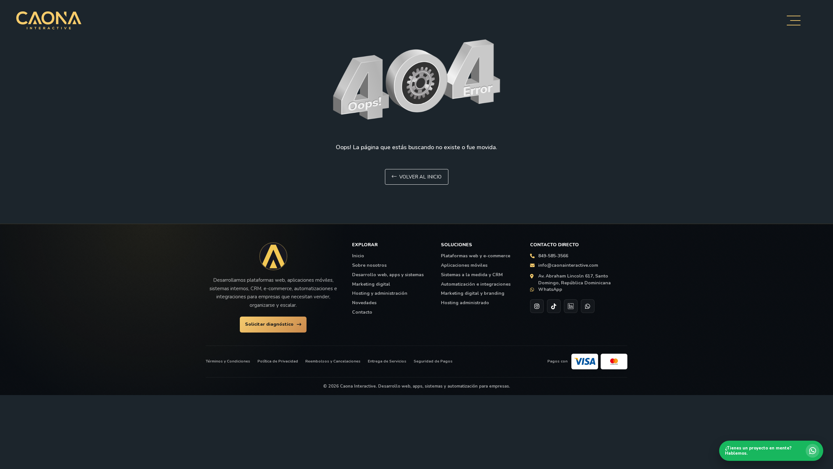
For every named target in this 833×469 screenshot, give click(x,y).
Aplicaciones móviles (464, 265)
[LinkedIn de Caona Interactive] (571, 306)
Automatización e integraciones (476, 284)
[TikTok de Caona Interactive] (554, 306)
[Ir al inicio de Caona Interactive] (273, 256)
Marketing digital (371, 284)
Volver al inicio (420, 177)
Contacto (362, 312)
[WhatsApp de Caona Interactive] (587, 306)
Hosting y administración (379, 293)
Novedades (364, 303)
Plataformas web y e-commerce (475, 256)
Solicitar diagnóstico (269, 324)
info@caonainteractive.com (568, 265)
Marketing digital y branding (472, 293)
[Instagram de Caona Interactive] (537, 306)
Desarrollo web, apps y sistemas (388, 275)
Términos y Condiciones (228, 361)
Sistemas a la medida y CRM (472, 275)
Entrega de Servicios (387, 361)
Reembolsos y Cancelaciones (333, 361)
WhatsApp (550, 289)
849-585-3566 (553, 256)
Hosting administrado (465, 303)
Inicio (358, 256)
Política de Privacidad (277, 361)
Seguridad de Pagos (433, 361)
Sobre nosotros (369, 265)
